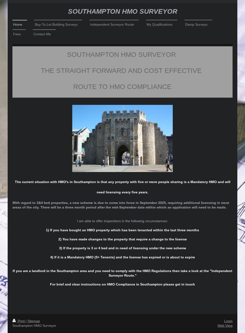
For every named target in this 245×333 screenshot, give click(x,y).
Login (228, 321)
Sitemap (34, 321)
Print (21, 321)
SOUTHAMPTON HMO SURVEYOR (122, 11)
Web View (225, 325)
